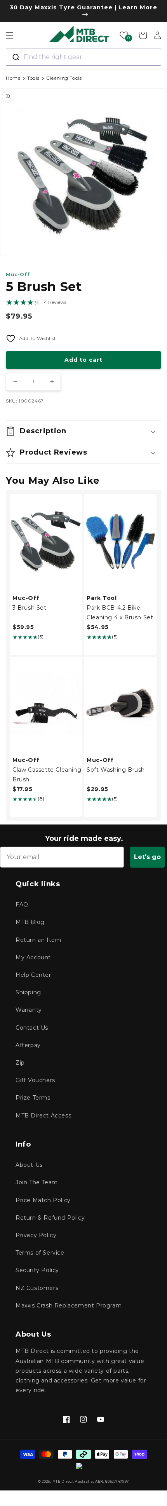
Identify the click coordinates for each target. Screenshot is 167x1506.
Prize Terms (33, 1097)
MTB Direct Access (43, 1115)
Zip (20, 1062)
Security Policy (37, 1270)
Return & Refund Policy (50, 1217)
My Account (33, 957)
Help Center (33, 974)
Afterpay (28, 1045)
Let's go (147, 857)
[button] (9, 35)
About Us (29, 1164)
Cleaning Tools (64, 78)
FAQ (22, 904)
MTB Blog (30, 922)
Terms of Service (40, 1252)
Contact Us (32, 1027)
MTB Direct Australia (72, 1481)
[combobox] (83, 57)
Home (13, 78)
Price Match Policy (43, 1200)
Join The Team (37, 1182)
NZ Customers (37, 1288)
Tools (33, 78)
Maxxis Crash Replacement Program (69, 1305)
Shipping (28, 992)
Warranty (29, 1009)
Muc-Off (18, 274)
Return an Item (38, 939)
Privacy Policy (36, 1235)
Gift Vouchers (35, 1080)
